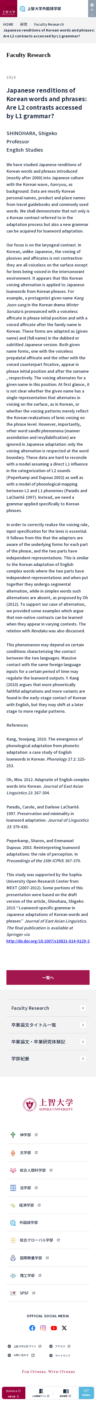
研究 (23, 24)
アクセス (60, 1346)
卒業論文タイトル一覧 (33, 1024)
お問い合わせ (21, 1355)
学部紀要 (20, 1058)
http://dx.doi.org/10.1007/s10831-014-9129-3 (48, 941)
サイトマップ (62, 1355)
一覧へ (48, 977)
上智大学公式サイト (25, 1346)
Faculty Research (49, 24)
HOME (8, 24)
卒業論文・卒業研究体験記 (38, 1041)
